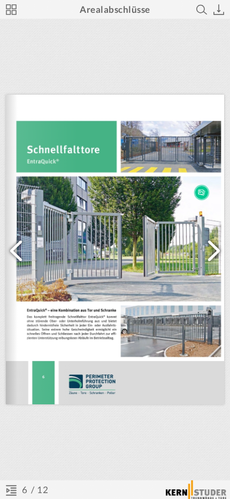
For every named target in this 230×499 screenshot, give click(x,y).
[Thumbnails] (11, 9)
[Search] (201, 9)
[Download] (218, 9)
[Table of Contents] (11, 489)
